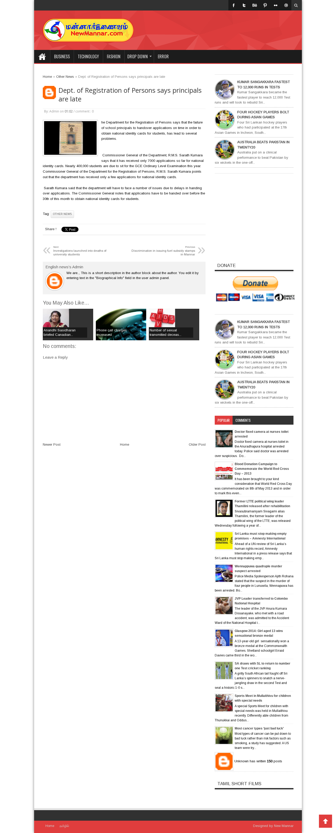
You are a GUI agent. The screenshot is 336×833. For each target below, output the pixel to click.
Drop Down (137, 56)
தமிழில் (64, 826)
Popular (224, 420)
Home (42, 56)
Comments (243, 420)
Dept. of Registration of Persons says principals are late (130, 94)
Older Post (197, 444)
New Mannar (283, 826)
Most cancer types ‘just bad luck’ (259, 728)
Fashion (113, 56)
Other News (62, 214)
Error (163, 56)
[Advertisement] (231, 26)
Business (62, 56)
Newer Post (51, 444)
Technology (88, 56)
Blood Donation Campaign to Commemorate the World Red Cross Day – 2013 (262, 468)
